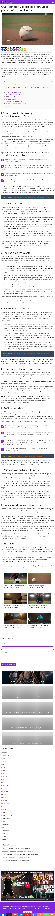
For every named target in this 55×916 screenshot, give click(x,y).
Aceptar (27, 912)
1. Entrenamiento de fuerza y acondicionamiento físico (21, 85)
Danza (4, 767)
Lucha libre (5, 800)
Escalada (5, 773)
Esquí (3, 779)
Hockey (4, 794)
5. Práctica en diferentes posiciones (16, 97)
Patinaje (4, 812)
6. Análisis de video (11, 99)
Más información (45, 908)
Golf (3, 788)
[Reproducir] (3, 899)
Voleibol (4, 840)
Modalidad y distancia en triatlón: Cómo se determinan (17, 852)
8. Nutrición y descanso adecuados (16, 104)
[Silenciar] (49, 899)
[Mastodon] (16, 49)
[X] (5, 49)
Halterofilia (5, 791)
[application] (27, 886)
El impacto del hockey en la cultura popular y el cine (16, 858)
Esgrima (4, 776)
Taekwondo (5, 830)
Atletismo (4, 752)
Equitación (5, 770)
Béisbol (4, 758)
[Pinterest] (13, 49)
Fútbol (4, 782)
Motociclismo (6, 803)
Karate (4, 797)
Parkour (4, 809)
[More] (25, 49)
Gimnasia (5, 785)
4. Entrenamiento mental (13, 94)
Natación (4, 806)
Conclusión (9, 106)
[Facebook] (2, 49)
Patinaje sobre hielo (7, 818)
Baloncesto (5, 755)
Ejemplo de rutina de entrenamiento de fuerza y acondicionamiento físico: (28, 87)
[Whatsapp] (22, 49)
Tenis (3, 834)
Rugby (4, 821)
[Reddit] (8, 49)
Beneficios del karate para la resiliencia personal (15, 861)
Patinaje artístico (7, 815)
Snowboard (5, 824)
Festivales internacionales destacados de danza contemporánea (20, 855)
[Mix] (19, 49)
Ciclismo (4, 764)
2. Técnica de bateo (11, 90)
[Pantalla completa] (52, 899)
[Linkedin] (11, 49)
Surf (3, 827)
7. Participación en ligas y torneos (15, 101)
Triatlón (4, 837)
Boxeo (4, 761)
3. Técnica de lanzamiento (13, 92)
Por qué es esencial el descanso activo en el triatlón (16, 849)
